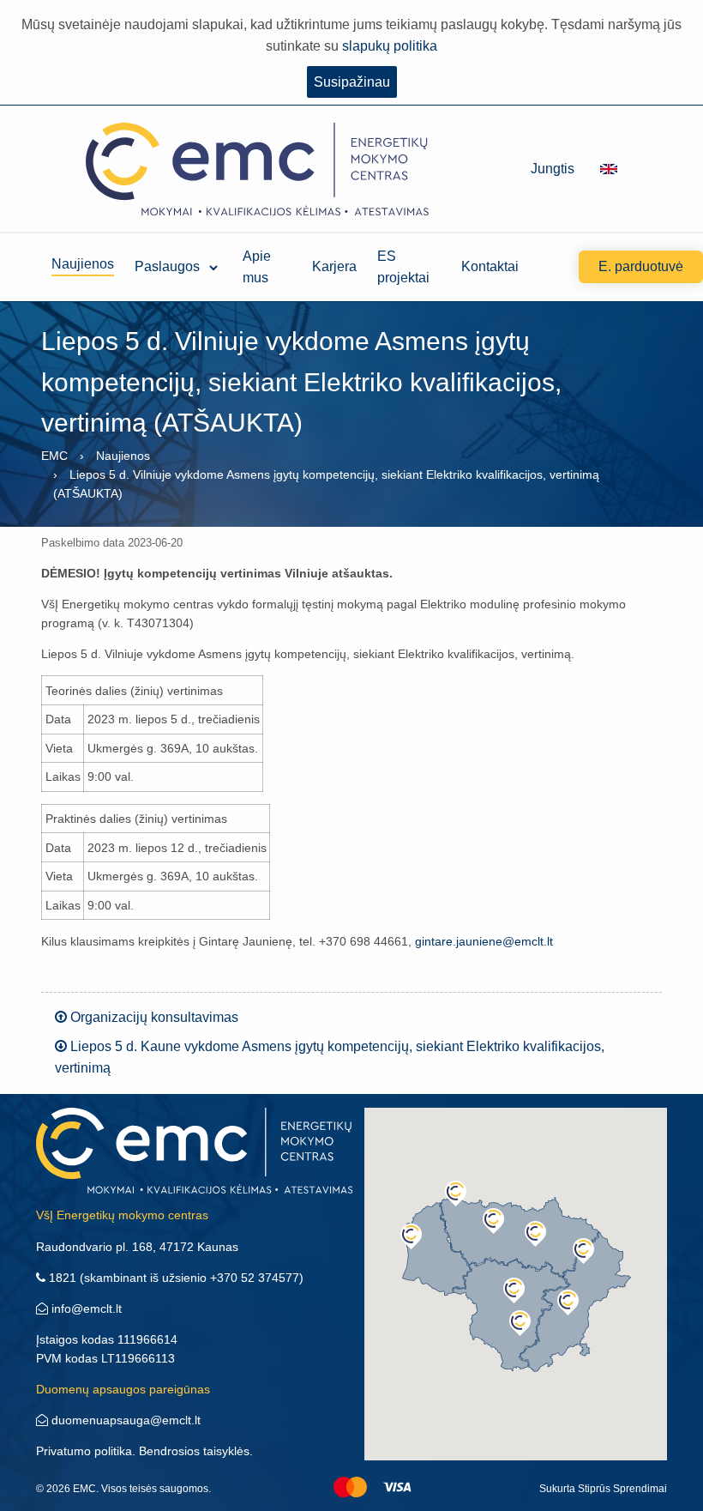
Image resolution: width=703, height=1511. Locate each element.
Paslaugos (167, 266)
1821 (60, 1277)
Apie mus (257, 267)
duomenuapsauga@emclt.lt (124, 1420)
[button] (455, 1193)
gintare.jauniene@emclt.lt (484, 941)
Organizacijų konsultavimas (152, 1017)
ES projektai (403, 267)
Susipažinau (352, 82)
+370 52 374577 (254, 1277)
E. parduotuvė (640, 266)
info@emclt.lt (85, 1308)
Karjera (334, 266)
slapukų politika (389, 46)
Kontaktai (490, 266)
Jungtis (552, 168)
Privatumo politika (84, 1451)
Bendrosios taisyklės (194, 1451)
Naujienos (82, 264)
